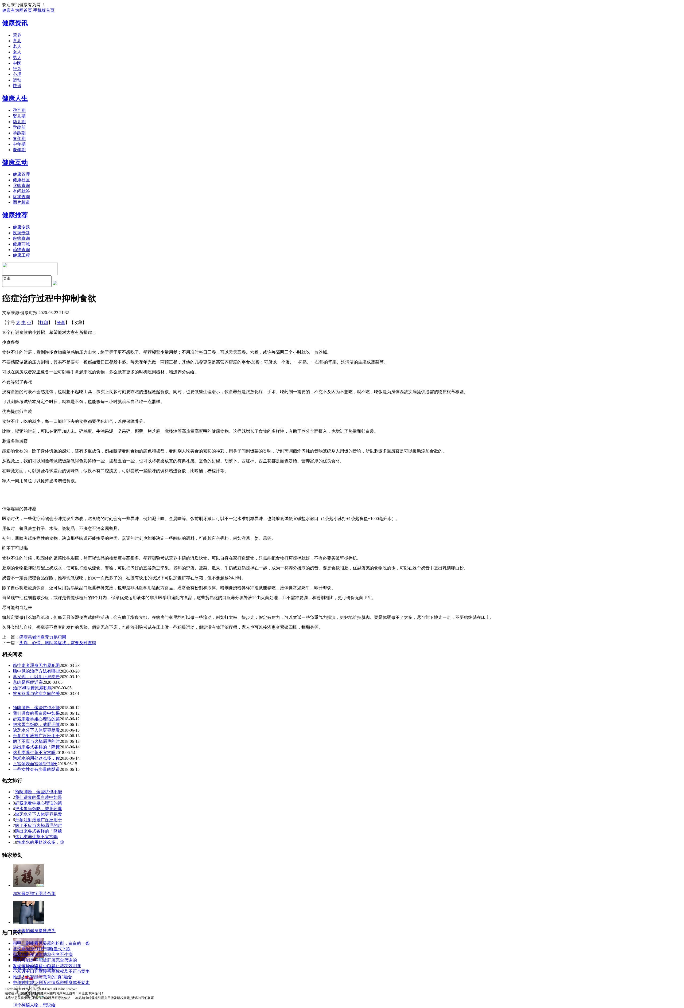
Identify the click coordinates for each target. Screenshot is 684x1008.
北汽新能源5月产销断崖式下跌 (42, 949)
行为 (17, 69)
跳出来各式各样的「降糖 (36, 747)
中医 (17, 63)
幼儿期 (19, 121)
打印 (44, 322)
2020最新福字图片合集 (34, 893)
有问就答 (21, 191)
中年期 (19, 144)
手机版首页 (44, 10)
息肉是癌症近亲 (28, 682)
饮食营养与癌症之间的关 (36, 693)
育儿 (17, 40)
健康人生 (15, 98)
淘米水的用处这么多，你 (36, 758)
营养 (17, 35)
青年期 (19, 138)
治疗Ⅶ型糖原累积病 (32, 688)
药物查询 (21, 249)
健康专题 (21, 227)
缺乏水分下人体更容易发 (36, 730)
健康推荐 (15, 215)
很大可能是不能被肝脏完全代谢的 (45, 960)
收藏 (78, 322)
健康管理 (21, 174)
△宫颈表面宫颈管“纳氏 (35, 763)
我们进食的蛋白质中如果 (36, 713)
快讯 (17, 85)
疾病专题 (21, 232)
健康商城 (21, 244)
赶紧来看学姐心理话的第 (36, 719)
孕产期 (19, 110)
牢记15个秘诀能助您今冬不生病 (43, 954)
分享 (61, 322)
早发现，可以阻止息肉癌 (36, 676)
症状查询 (21, 196)
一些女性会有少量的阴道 (36, 769)
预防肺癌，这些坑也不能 (36, 707)
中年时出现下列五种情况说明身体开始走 (51, 982)
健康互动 (15, 162)
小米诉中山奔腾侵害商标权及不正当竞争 (51, 971)
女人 (17, 52)
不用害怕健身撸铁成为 (34, 930)
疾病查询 (21, 238)
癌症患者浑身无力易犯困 (42, 637)
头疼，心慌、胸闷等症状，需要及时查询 (57, 642)
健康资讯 (15, 22)
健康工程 (21, 255)
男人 (17, 57)
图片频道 (21, 202)
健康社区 (21, 180)
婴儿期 (19, 116)
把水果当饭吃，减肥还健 (36, 724)
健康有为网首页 (17, 10)
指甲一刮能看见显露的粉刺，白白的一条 (51, 943)
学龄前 (19, 127)
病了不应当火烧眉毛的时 (36, 741)
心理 (17, 74)
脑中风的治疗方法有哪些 (36, 671)
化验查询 (21, 185)
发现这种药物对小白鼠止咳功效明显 (47, 965)
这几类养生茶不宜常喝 (34, 752)
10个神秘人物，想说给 (34, 1005)
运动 (17, 80)
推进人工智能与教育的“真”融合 (42, 977)
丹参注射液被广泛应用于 (36, 735)
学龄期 (19, 133)
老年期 (19, 149)
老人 (17, 46)
